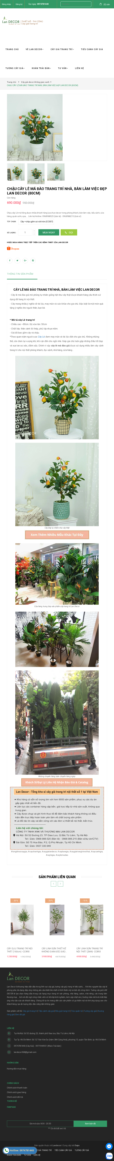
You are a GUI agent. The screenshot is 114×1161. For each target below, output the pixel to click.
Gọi (70, 232)
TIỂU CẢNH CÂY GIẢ (92, 49)
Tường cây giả (89, 1011)
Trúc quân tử (76, 1011)
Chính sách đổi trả (15, 1097)
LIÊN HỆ (79, 68)
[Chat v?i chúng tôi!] (109, 1146)
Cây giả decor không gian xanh (35, 82)
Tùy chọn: (11, 222)
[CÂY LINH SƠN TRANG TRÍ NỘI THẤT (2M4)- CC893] (91, 920)
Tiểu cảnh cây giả (46, 1011)
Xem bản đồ (90, 1123)
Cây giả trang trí (30, 1011)
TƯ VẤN (62, 68)
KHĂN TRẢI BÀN (41, 68)
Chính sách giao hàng (16, 1092)
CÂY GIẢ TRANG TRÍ (62, 49)
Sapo (77, 1145)
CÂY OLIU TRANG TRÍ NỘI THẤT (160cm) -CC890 (20, 950)
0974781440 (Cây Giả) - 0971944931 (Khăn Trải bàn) (37, 1046)
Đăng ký (19, 4)
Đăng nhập (6, 4)
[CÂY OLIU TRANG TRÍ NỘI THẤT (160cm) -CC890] (22, 920)
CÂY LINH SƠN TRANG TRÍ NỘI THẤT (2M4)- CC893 (89, 950)
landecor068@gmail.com (25, 1052)
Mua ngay (49, 232)
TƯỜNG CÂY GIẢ (14, 68)
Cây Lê (41, 336)
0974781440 (43, 4)
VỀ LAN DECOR (34, 49)
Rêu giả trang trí (62, 1011)
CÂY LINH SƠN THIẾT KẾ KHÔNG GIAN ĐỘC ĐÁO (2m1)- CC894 (54, 950)
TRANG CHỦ (12, 49)
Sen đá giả (20, 1014)
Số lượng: (11, 233)
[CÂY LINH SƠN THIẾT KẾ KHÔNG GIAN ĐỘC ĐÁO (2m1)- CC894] (57, 920)
